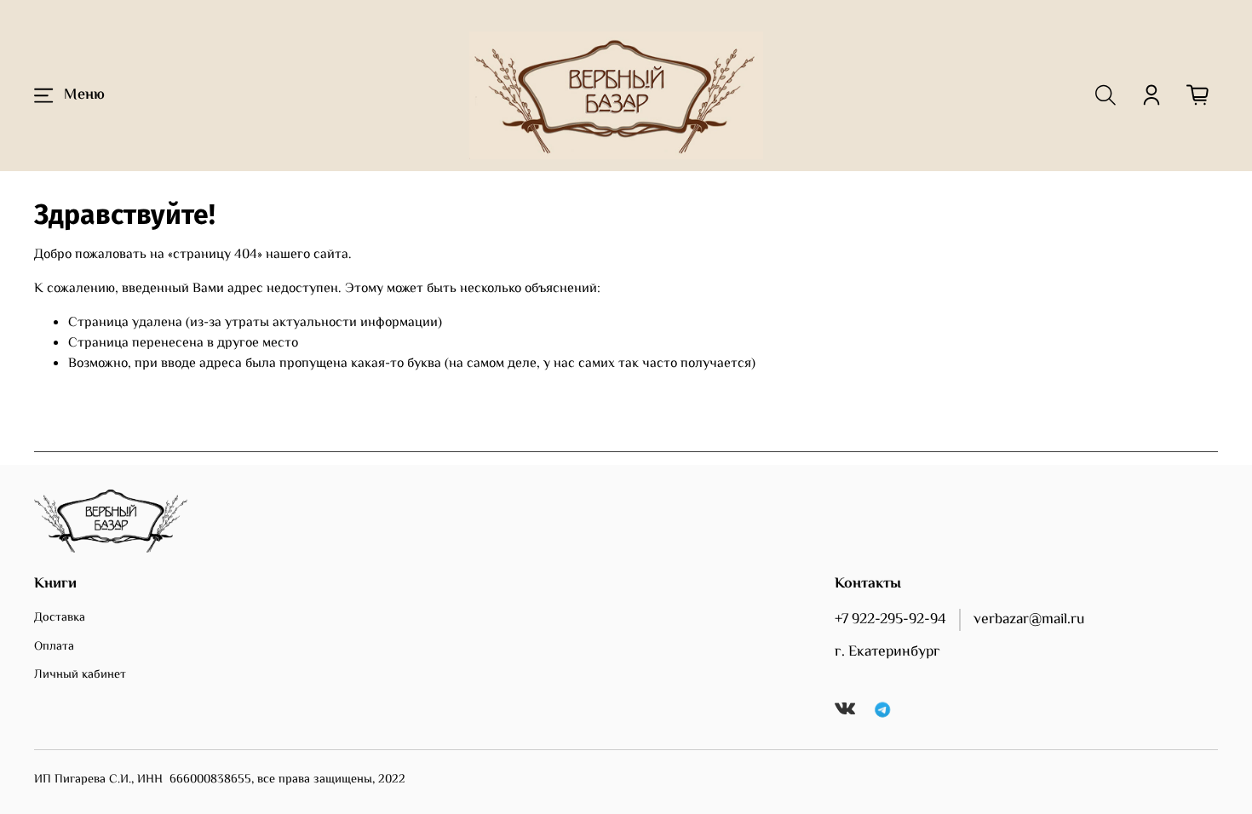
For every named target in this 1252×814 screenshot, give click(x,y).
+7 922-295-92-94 (890, 620)
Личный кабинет (80, 675)
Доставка (59, 618)
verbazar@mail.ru (1028, 620)
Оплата (54, 647)
